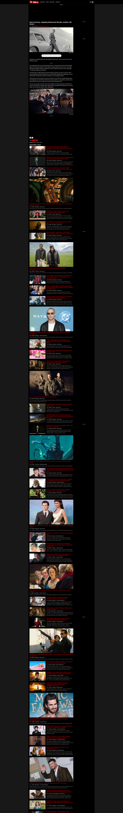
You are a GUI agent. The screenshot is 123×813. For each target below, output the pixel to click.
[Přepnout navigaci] (92, 2)
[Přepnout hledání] (90, 2)
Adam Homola (45, 26)
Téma (47, 2)
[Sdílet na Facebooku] (30, 138)
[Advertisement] (51, 125)
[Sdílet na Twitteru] (32, 138)
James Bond (35, 140)
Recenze (42, 2)
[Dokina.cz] (34, 2)
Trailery (57, 2)
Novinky (52, 2)
